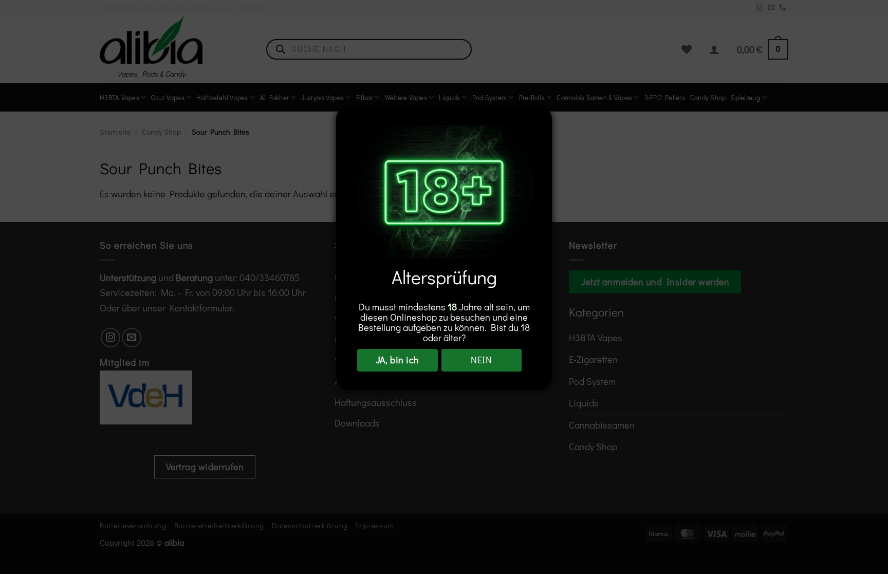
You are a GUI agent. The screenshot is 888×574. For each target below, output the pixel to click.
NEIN (481, 360)
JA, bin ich (397, 360)
